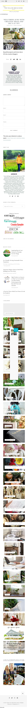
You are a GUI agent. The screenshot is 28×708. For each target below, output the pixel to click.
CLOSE (16, 329)
